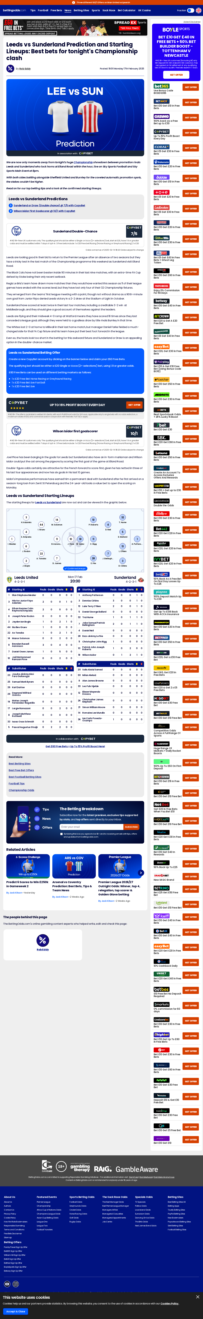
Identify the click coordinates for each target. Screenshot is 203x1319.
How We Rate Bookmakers (15, 1221)
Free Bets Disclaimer (13, 1233)
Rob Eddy (25, 69)
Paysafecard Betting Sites (179, 1221)
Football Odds (75, 1202)
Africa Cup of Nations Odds (49, 1209)
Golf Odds (74, 1217)
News (68, 10)
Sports (96, 10)
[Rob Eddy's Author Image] (42, 940)
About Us (8, 1202)
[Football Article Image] (28, 866)
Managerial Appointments (114, 1217)
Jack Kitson (16, 892)
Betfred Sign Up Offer (13, 1263)
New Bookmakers (175, 1217)
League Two (42, 1225)
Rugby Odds (75, 1221)
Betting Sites (81, 10)
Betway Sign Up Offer (13, 1271)
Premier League (43, 1202)
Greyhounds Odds (77, 1206)
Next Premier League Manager (115, 1206)
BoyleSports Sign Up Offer (15, 1267)
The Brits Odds (141, 1221)
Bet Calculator (127, 10)
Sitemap (8, 1237)
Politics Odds (141, 1206)
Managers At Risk (110, 1209)
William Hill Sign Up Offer (14, 1255)
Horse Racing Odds (78, 1213)
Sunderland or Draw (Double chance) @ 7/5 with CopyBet (49, 205)
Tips (32, 10)
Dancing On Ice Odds (144, 1217)
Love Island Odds (143, 1209)
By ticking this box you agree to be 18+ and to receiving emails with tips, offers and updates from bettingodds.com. (100, 835)
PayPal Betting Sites (176, 1213)
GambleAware (146, 1177)
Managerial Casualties (112, 1213)
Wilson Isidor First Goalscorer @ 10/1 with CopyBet (44, 211)
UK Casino (144, 10)
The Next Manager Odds (113, 1202)
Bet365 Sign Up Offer (13, 1251)
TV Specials (140, 1202)
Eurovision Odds (142, 1213)
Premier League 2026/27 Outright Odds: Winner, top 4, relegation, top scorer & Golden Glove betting (119, 888)
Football (43, 10)
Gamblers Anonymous (164, 1177)
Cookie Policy (10, 1217)
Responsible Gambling (14, 1225)
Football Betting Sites (177, 1229)
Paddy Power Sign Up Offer (15, 1247)
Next (141, 873)
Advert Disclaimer (192, 22)
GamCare (133, 1177)
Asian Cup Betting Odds (47, 1217)
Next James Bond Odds (145, 1225)
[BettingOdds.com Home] (14, 10)
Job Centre (107, 1221)
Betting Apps (173, 1206)
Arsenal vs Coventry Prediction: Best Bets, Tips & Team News (72, 886)
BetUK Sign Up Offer (12, 1259)
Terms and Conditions (14, 1229)
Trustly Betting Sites (176, 1209)
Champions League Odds (48, 1213)
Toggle (190, 10)
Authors (7, 1206)
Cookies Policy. (169, 1303)
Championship (83, 162)
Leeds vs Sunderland (48, 502)
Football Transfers (45, 1229)
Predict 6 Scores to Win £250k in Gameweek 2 (27, 884)
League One (42, 1221)
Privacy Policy (10, 1213)
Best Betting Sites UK (177, 1202)
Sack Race (108, 10)
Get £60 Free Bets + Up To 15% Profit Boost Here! (75, 746)
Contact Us (9, 1209)
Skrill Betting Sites (175, 1225)
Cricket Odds (75, 1209)
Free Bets (56, 10)
